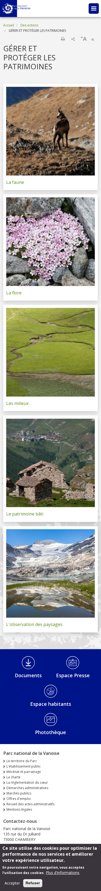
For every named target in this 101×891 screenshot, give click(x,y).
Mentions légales (19, 809)
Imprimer (62, 39)
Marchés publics (18, 793)
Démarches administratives (27, 788)
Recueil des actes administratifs (30, 804)
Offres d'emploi (18, 798)
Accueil (8, 25)
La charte (13, 777)
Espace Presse (73, 675)
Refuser (33, 883)
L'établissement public (23, 766)
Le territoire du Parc (21, 761)
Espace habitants (50, 704)
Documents (28, 675)
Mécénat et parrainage (23, 771)
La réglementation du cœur (27, 782)
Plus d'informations (62, 872)
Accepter (12, 883)
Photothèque (50, 732)
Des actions (29, 25)
